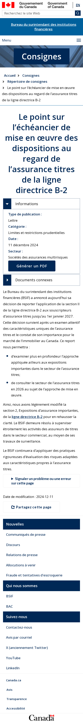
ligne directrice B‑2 (27, 416)
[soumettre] (78, 13)
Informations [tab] (26, 203)
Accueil (10, 75)
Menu (6, 40)
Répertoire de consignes (27, 81)
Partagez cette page (34, 507)
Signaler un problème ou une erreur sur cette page (41, 480)
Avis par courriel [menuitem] (19, 637)
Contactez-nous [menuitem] (19, 627)
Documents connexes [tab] (33, 279)
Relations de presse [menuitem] (22, 554)
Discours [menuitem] (13, 544)
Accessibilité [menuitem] (15, 708)
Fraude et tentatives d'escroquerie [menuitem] (34, 575)
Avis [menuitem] (9, 690)
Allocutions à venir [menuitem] (21, 565)
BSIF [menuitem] (9, 596)
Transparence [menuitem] (16, 699)
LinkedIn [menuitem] (13, 668)
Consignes (30, 75)
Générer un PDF (32, 266)
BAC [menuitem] (9, 606)
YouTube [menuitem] (13, 658)
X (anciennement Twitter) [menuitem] (27, 647)
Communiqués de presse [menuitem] (26, 534)
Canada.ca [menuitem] (13, 680)
